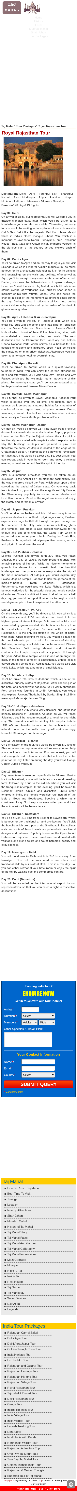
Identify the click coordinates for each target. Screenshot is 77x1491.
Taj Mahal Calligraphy (21, 1248)
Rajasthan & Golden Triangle (25, 1470)
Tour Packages (38, 36)
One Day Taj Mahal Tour (22, 1453)
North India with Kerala (21, 1437)
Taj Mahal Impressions (21, 1254)
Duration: (10, 1016)
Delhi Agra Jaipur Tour (21, 1343)
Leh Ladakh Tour (18, 1360)
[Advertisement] (38, 79)
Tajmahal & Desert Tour (22, 1393)
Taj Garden (14, 1287)
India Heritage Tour (19, 1354)
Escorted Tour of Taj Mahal (24, 1475)
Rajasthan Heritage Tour (22, 1371)
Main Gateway (16, 1259)
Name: (9, 1062)
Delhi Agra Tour (17, 1338)
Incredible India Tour (20, 1409)
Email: (8, 1068)
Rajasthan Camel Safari (22, 1332)
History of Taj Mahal (20, 1226)
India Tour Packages (24, 1326)
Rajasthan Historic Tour (22, 1376)
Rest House (15, 1281)
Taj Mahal (7, 126)
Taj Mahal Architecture (21, 1243)
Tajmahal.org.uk (22, 1480)
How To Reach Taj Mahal (23, 1188)
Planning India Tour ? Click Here (38, 1488)
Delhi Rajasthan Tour (20, 1398)
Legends (12, 1309)
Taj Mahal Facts (17, 1237)
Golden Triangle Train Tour (24, 1349)
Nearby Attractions (19, 1210)
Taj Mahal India (21, 8)
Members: (11, 1022)
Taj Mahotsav (15, 1292)
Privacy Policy (62, 1480)
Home (38, 17)
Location (12, 1204)
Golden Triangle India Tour (24, 1464)
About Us (36, 1480)
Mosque (12, 1265)
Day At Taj (13, 1303)
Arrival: (9, 1009)
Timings (12, 1199)
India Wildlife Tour (18, 1420)
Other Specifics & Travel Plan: (23, 1029)
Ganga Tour (14, 1404)
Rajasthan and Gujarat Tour (24, 1365)
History (38, 21)
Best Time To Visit (18, 1193)
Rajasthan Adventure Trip (23, 1448)
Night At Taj (14, 1270)
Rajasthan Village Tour (21, 1382)
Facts (38, 25)
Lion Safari (14, 1431)
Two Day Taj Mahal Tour (22, 1459)
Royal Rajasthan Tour (21, 1387)
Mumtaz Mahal (38, 28)
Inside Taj (13, 1276)
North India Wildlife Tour (22, 1442)
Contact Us (47, 1480)
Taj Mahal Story (17, 1232)
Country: (10, 1075)
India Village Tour (18, 1415)
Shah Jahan (38, 32)
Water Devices (16, 1298)
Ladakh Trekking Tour (21, 1426)
